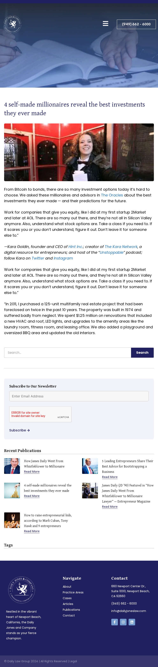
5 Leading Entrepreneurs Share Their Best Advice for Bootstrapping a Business (127, 466)
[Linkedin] (132, 622)
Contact (69, 615)
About (67, 587)
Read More (32, 471)
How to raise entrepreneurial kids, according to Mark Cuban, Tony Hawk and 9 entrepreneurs (48, 520)
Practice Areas (73, 592)
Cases (67, 598)
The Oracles (112, 195)
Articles (68, 604)
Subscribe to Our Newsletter (33, 386)
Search (142, 352)
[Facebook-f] (114, 622)
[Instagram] (123, 622)
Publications (71, 610)
